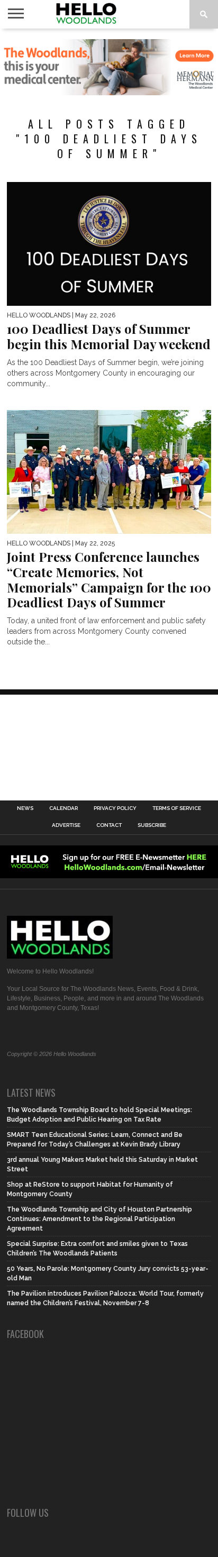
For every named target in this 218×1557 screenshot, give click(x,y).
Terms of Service (176, 808)
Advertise (66, 825)
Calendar (63, 808)
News (25, 808)
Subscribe (152, 825)
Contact (109, 825)
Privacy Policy (115, 808)
